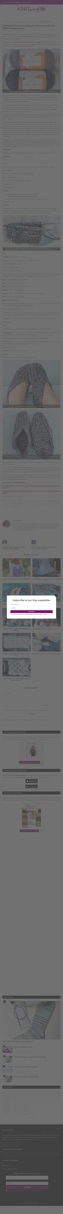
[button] (51, 608)
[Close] (56, 595)
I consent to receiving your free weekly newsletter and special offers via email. (29, 614)
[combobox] (31, 608)
